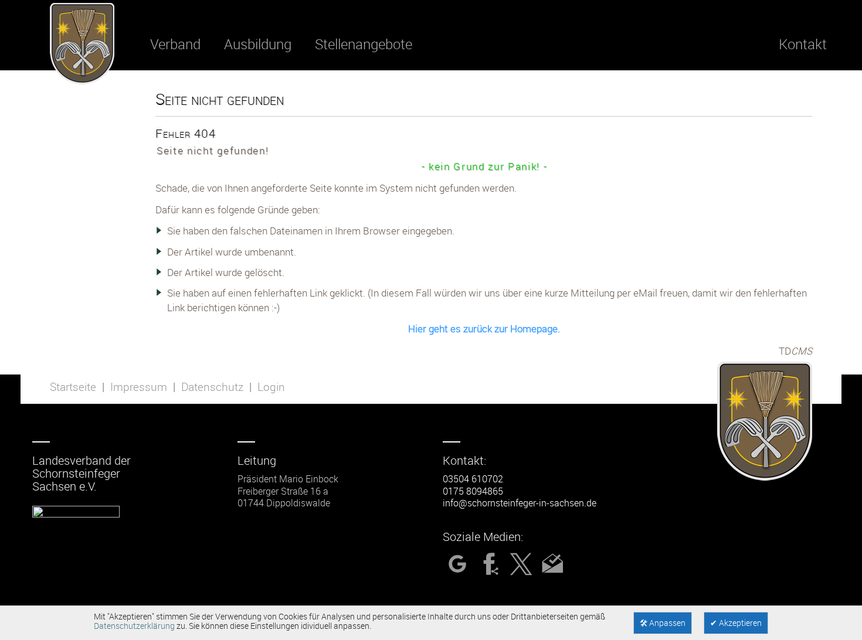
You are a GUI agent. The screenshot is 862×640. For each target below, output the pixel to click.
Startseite (73, 386)
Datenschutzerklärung (134, 626)
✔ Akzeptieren (736, 623)
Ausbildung (257, 44)
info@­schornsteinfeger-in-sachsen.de (519, 502)
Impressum (138, 386)
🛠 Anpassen (662, 623)
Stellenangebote (363, 44)
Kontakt (803, 44)
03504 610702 (473, 478)
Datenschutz (212, 386)
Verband (175, 44)
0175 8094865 (473, 491)
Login (271, 386)
